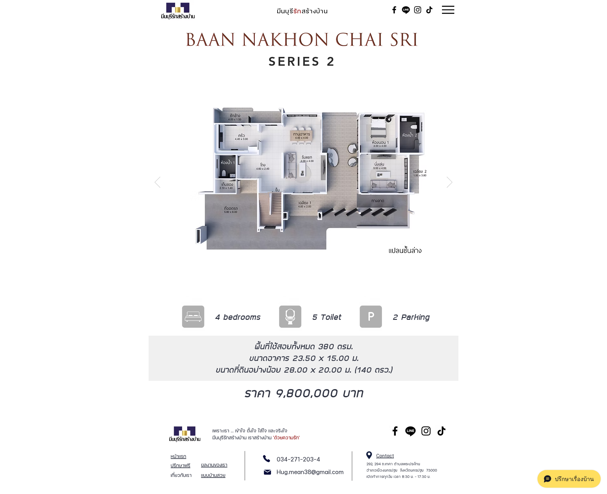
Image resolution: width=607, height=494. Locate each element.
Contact (385, 456)
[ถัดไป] (449, 183)
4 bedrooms (237, 316)
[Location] (369, 455)
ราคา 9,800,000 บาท (303, 392)
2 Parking (410, 316)
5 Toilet (326, 316)
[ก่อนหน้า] (157, 183)
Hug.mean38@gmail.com (310, 472)
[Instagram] (426, 431)
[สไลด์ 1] (296, 276)
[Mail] (267, 472)
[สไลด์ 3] (311, 276)
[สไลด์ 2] (303, 276)
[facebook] (395, 431)
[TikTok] (441, 431)
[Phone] (266, 458)
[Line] (410, 431)
